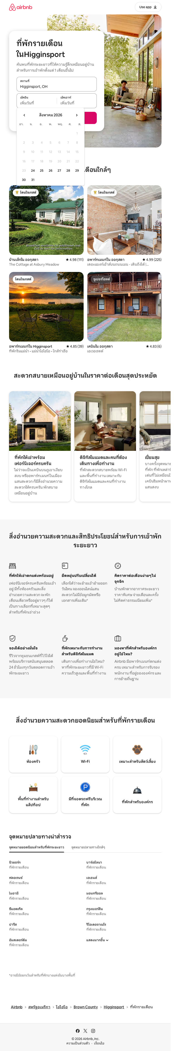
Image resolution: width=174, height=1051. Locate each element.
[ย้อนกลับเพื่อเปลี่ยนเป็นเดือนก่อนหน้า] (24, 115)
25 (42, 171)
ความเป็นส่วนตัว (78, 1043)
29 (77, 171)
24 (33, 171)
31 (32, 180)
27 (59, 171)
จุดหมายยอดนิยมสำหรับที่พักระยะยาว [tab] (36, 847)
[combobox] (56, 86)
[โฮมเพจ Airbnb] (20, 7)
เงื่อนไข (99, 1043)
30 (24, 180)
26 (50, 171)
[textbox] (36, 103)
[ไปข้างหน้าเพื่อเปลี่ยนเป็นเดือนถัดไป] (76, 115)
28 (68, 171)
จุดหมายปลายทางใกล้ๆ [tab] (88, 847)
